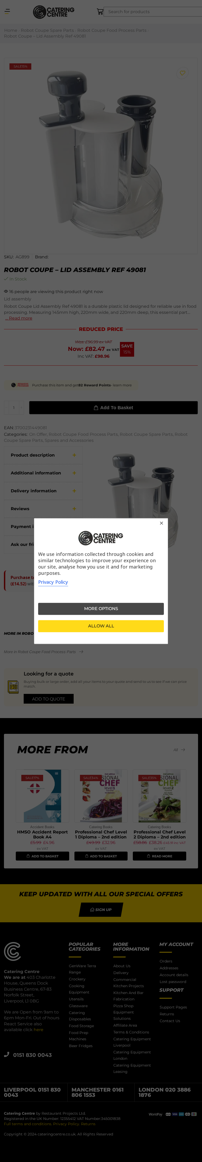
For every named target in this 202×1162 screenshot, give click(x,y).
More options (101, 608)
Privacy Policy (53, 582)
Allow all (101, 625)
